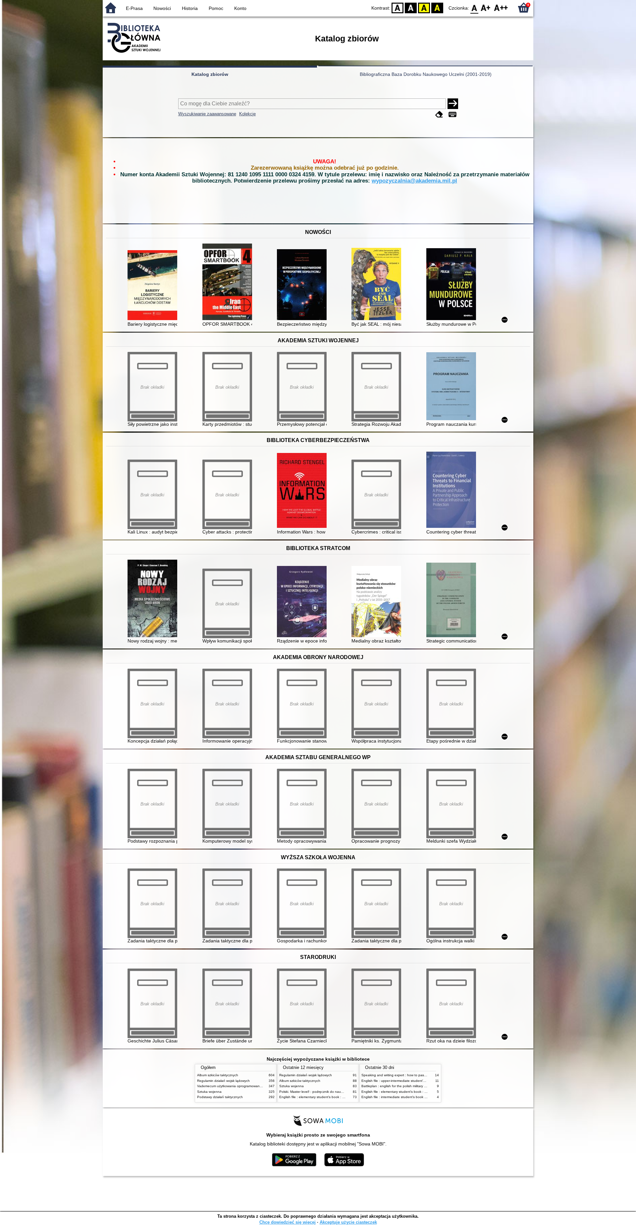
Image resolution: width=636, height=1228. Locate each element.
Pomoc (216, 8)
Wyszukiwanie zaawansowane (207, 113)
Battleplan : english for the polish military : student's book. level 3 (410, 1086)
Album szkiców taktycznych (217, 1075)
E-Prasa (134, 8)
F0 (474, 7)
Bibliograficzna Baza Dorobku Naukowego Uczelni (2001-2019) (426, 74)
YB (424, 7)
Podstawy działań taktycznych (220, 1097)
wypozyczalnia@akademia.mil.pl (414, 181)
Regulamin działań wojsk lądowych (223, 1081)
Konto (240, 8)
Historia (190, 8)
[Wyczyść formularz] (439, 114)
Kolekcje (247, 113)
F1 (486, 7)
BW (410, 7)
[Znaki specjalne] (452, 114)
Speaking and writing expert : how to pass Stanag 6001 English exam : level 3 (421, 1075)
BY (437, 7)
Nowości (162, 8)
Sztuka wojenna (209, 1091)
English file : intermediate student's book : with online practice (408, 1097)
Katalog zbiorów (209, 74)
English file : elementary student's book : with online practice (325, 1097)
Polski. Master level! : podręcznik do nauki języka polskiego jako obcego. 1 (336, 1091)
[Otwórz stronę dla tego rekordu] (154, 285)
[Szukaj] (453, 103)
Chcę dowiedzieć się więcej (287, 1222)
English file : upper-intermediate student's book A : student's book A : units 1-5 (420, 1081)
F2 (501, 7)
